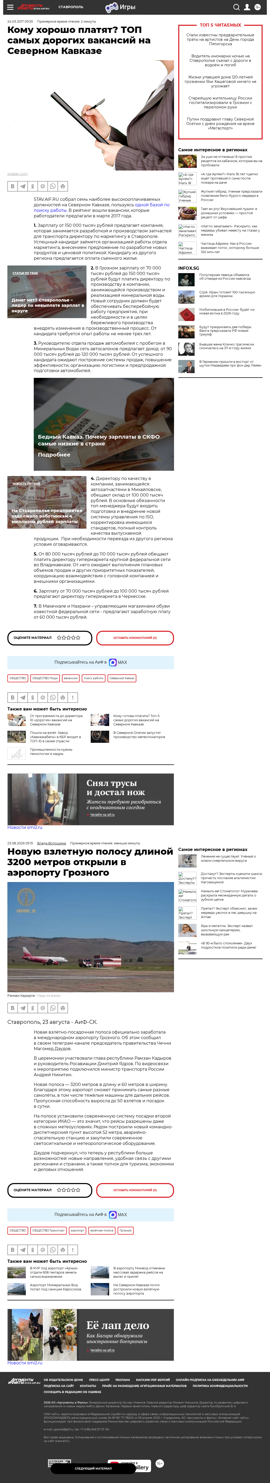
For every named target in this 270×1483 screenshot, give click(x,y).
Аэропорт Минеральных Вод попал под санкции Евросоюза (55, 1287)
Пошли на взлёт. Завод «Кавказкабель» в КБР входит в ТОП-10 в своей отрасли (55, 737)
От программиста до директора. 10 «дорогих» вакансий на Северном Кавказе (56, 720)
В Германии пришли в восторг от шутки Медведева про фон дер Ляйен (230, 363)
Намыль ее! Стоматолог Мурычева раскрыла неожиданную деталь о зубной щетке (229, 895)
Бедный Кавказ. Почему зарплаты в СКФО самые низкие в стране (99, 440)
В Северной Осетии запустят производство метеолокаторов (139, 735)
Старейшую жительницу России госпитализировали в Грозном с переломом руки (220, 102)
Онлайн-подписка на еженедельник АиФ (210, 1380)
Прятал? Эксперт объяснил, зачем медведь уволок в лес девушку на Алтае (229, 912)
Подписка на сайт (59, 1386)
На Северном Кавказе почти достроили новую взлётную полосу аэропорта (136, 1289)
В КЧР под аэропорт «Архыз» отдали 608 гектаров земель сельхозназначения (54, 1272)
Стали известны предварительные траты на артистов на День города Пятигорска (220, 39)
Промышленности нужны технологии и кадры (51, 752)
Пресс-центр (99, 1380)
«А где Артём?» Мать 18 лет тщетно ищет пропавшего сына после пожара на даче (229, 178)
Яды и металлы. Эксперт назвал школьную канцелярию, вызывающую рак (227, 930)
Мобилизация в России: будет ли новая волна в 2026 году (226, 311)
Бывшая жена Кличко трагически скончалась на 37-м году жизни (226, 346)
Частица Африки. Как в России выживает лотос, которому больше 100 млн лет (230, 248)
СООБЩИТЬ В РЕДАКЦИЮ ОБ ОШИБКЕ (72, 1392)
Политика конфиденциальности (220, 1386)
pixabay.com (17, 174)
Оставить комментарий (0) (135, 638)
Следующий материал (93, 1468)
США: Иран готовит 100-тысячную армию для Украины (227, 294)
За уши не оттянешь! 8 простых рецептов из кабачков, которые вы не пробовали (231, 161)
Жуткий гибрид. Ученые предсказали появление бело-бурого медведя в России (231, 195)
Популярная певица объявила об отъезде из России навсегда (225, 276)
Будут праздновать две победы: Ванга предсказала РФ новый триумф (225, 330)
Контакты (88, 1386)
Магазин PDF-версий (153, 1380)
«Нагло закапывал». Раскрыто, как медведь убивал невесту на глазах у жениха (230, 230)
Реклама (122, 1380)
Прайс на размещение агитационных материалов (144, 1386)
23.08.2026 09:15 (20, 843)
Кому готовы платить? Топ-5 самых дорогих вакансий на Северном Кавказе (136, 720)
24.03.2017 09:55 (20, 21)
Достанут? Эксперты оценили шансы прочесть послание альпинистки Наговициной (231, 878)
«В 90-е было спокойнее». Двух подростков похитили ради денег (229, 945)
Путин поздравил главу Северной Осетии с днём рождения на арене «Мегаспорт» (220, 124)
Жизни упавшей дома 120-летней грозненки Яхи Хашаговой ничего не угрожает (221, 81)
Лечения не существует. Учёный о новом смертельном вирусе (228, 858)
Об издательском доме (63, 1380)
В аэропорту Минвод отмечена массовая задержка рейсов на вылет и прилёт (139, 1272)
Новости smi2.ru (24, 827)
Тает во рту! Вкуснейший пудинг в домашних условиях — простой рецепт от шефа (229, 213)
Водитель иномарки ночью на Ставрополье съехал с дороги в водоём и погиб (220, 60)
